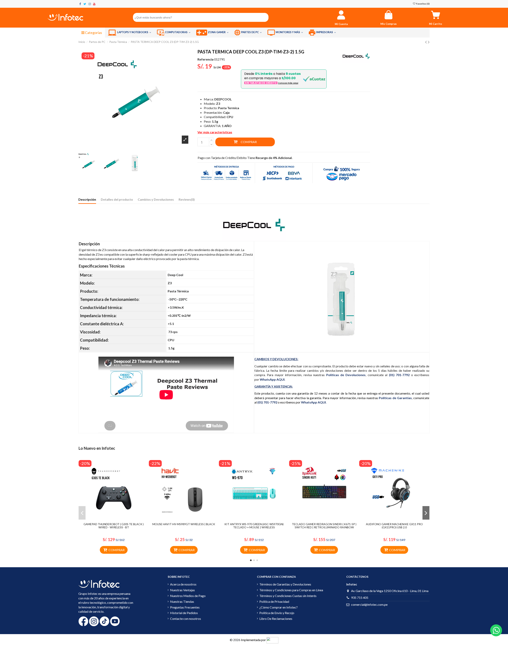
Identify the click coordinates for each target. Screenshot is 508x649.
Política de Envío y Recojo (276, 613)
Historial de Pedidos (184, 613)
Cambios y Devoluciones (156, 199)
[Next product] (429, 42)
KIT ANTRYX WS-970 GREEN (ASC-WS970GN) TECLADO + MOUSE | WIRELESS (254, 525)
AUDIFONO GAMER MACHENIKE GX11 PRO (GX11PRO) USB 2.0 (394, 525)
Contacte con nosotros (185, 618)
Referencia (205, 59)
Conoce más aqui (288, 83)
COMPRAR (249, 142)
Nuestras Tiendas (182, 601)
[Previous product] (426, 42)
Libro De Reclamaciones (275, 618)
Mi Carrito (435, 23)
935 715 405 (359, 597)
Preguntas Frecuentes (185, 607)
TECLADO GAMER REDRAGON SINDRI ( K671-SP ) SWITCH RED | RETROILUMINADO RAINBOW (324, 525)
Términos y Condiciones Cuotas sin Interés (288, 596)
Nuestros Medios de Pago (188, 596)
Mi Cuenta (341, 24)
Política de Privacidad (274, 601)
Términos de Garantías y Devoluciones (285, 584)
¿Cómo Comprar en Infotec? (278, 607)
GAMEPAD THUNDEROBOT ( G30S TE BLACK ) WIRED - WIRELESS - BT (114, 525)
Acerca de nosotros (183, 584)
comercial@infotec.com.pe (369, 604)
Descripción (87, 199)
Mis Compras (388, 23)
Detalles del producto (117, 199)
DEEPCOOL (223, 99)
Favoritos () (423, 3)
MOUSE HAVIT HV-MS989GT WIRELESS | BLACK (183, 524)
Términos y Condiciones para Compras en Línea (291, 590)
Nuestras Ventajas (182, 590)
